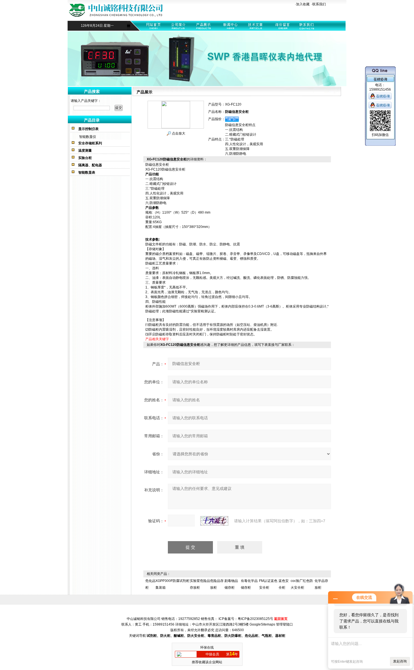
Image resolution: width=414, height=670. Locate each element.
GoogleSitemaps (262, 624)
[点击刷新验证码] (214, 521)
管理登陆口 (284, 624)
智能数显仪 (87, 137)
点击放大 (178, 133)
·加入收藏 (302, 4)
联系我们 (319, 4)
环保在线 (207, 647)
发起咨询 (400, 661)
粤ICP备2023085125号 (255, 619)
